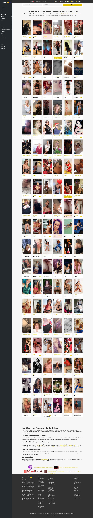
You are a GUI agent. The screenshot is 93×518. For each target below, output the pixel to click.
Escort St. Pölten (51, 490)
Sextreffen (44, 1)
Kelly (34, 374)
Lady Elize (56, 254)
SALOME (56, 314)
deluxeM (45, 274)
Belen (24, 175)
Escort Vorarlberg (51, 502)
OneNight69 (25, 254)
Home (56, 1)
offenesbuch (25, 374)
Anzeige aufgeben (44, 459)
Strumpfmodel (57, 215)
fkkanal (65, 235)
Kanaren (45, 374)
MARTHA (66, 95)
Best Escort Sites (74, 467)
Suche (73, 4)
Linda (45, 195)
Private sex (76, 479)
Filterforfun (25, 394)
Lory (55, 294)
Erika (34, 354)
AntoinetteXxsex (78, 314)
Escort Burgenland (51, 503)
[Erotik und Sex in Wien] (56, 467)
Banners (51, 513)
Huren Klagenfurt (51, 484)
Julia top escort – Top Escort (80, 274)
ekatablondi (40, 507)
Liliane (45, 56)
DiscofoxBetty (67, 314)
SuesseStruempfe (57, 354)
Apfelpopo (40, 497)
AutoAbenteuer (26, 95)
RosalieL (25, 274)
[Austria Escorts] (30, 467)
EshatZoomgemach (27, 135)
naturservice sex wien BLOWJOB (61, 235)
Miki (34, 314)
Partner (47, 513)
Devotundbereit (77, 115)
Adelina (65, 175)
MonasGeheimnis (57, 76)
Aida (55, 374)
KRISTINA (25, 354)
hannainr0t (35, 155)
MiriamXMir (66, 135)
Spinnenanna (35, 95)
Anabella (45, 155)
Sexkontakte (76, 478)
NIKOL (34, 76)
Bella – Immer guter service (59, 56)
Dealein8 (35, 334)
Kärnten (25, 256)
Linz (66, 13)
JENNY (34, 294)
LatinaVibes (76, 56)
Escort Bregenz (51, 491)
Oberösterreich (68, 37)
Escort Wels (50, 487)
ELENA (34, 56)
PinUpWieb (25, 414)
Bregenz (55, 395)
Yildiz (65, 374)
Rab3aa (45, 294)
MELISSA (76, 36)
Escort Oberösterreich (51, 498)
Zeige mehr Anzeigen (52, 418)
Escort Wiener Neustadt (50, 489)
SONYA (24, 314)
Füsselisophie (26, 195)
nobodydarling (67, 155)
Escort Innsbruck (51, 479)
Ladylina (39, 486)
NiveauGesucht (57, 135)
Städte (73, 1)
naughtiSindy (66, 76)
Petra (75, 135)
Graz (64, 13)
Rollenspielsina (77, 175)
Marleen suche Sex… (68, 215)
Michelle (25, 76)
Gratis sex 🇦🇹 (31, 1)
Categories (34, 513)
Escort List (69, 467)
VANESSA (56, 175)
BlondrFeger (25, 235)
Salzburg (68, 13)
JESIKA (75, 334)
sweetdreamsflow (57, 155)
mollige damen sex (77, 491)
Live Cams (39, 513)
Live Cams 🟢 (67, 1)
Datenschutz (73, 513)
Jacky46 (35, 394)
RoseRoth (35, 36)
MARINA (35, 115)
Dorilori (39, 489)
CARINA (55, 414)
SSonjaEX (56, 95)
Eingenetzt (46, 115)
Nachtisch (66, 414)
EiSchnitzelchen (36, 254)
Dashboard (79, 1)
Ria (44, 235)
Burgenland (78, 446)
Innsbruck (72, 13)
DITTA (24, 115)
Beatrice (66, 56)
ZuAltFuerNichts (47, 394)
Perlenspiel (40, 483)
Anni (44, 135)
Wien (62, 13)
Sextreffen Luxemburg (74, 471)
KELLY (34, 235)
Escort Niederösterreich (51, 500)
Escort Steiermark (51, 495)
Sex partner (76, 490)
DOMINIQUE (26, 56)
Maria (45, 314)
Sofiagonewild (67, 36)
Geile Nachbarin (38, 1)
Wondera (56, 334)
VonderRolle (66, 254)
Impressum (68, 513)
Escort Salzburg (51, 482)
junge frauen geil (77, 495)
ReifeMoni (56, 36)
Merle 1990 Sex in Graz (28, 294)
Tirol (37, 97)
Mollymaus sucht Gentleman (29, 334)
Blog (42, 513)
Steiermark (26, 37)
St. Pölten (25, 236)
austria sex (76, 487)
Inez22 (34, 274)
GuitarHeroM (67, 334)
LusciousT (76, 76)
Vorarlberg (71, 446)
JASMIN (35, 414)
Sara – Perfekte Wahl (68, 195)
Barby (45, 175)
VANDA (45, 36)
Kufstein (55, 196)
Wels (34, 196)
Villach (74, 445)
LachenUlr (35, 135)
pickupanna (40, 502)
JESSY (45, 354)
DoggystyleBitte (41, 478)
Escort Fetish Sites (63, 467)
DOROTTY (46, 254)
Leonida (76, 215)
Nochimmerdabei (26, 215)
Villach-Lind (25, 97)
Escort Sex (56, 394)
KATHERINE (77, 374)
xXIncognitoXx (40, 494)
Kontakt (44, 513)
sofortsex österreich (76, 489)
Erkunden (61, 1)
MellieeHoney (77, 195)
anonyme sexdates (77, 482)
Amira (55, 195)
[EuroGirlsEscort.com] (49, 467)
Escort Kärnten (51, 494)
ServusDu (35, 215)
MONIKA (76, 394)
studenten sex (76, 494)
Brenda (34, 175)
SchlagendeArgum (78, 155)
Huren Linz (50, 483)
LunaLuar (45, 76)
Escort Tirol (50, 496)
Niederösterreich (65, 446)
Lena (65, 294)
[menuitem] (55, 1)
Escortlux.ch (67, 471)
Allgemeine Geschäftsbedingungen (59, 513)
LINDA (75, 294)
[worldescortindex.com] (51, 471)
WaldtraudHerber (26, 155)
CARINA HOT (67, 115)
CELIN (45, 215)
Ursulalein (76, 414)
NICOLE (76, 354)
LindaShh (66, 394)
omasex (75, 483)
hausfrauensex (76, 484)
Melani (45, 414)
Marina (65, 274)
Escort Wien (38, 444)
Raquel (75, 95)
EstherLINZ (40, 499)
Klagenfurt (78, 13)
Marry (34, 195)
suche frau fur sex (77, 496)
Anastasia (66, 354)
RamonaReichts (41, 491)
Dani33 (24, 36)
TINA (55, 274)
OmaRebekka (46, 334)
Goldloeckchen (57, 115)
